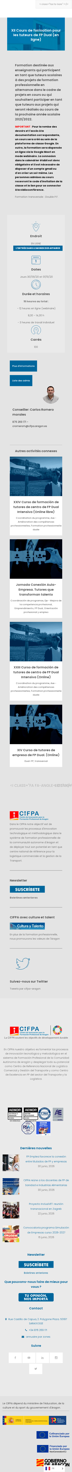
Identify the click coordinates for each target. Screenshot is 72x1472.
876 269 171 (19, 422)
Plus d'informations (23, 366)
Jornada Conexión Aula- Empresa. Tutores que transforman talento (36, 589)
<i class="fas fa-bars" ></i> (53, 4)
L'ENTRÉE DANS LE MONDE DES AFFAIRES (38, 248)
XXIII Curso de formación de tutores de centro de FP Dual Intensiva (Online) (36, 672)
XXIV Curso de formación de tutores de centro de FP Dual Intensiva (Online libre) (36, 507)
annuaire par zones (38, 1337)
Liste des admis (21, 380)
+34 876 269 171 (38, 1330)
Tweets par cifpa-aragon (25, 988)
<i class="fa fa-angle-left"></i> (13, 785)
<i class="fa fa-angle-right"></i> (56, 785)
